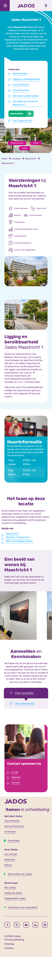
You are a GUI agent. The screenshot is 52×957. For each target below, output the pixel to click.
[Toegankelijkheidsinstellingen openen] (45, 5)
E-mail (14, 772)
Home (4, 158)
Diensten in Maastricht (18, 537)
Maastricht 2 (12, 533)
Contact (15, 782)
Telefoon (16, 777)
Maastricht (30, 158)
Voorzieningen (20, 73)
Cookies (9, 948)
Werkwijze (9, 859)
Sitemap (9, 944)
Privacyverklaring (14, 939)
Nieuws (8, 865)
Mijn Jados (10, 887)
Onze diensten (12, 820)
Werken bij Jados (13, 893)
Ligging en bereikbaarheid (26, 79)
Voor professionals (14, 826)
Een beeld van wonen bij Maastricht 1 (25, 103)
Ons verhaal (10, 854)
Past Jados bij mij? (22, 120)
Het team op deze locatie (26, 96)
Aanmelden (16, 113)
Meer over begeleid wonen (19, 541)
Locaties (16, 158)
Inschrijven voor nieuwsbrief (23, 907)
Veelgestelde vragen (15, 898)
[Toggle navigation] (5, 5)
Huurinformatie (21, 84)
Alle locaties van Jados (20, 874)
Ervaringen (10, 831)
